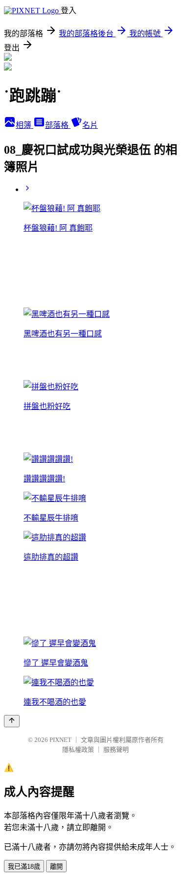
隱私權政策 (78, 749)
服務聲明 (116, 749)
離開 (56, 866)
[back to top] (12, 721)
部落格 (58, 125)
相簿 (24, 125)
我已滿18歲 (24, 866)
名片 (90, 125)
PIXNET (60, 739)
